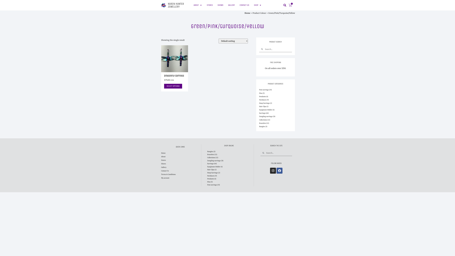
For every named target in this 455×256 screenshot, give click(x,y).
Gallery (231, 5)
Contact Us (244, 5)
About (196, 5)
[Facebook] (279, 171)
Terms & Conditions (168, 174)
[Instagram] (273, 171)
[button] (285, 5)
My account (165, 178)
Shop (256, 5)
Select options (173, 86)
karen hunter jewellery (176, 5)
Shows (220, 5)
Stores (210, 5)
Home (247, 13)
